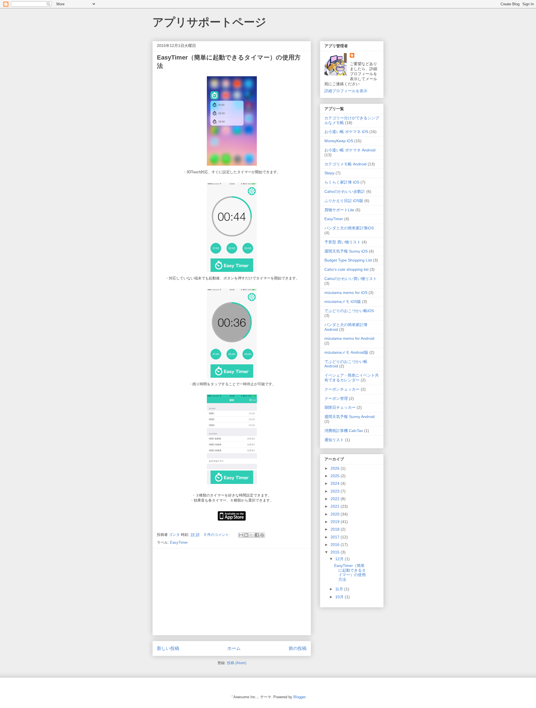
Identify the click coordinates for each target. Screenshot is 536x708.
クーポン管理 (336, 398)
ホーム (234, 648)
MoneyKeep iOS (338, 141)
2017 (336, 537)
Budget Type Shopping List (348, 260)
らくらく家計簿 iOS (341, 182)
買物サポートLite (339, 210)
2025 (336, 476)
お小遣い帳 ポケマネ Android (349, 150)
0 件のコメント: (217, 535)
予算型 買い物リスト (342, 242)
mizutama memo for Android (349, 338)
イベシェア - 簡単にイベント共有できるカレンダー (351, 377)
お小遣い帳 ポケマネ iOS (346, 131)
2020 (336, 514)
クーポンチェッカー (342, 389)
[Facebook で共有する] (257, 535)
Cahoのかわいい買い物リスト (350, 278)
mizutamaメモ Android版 (346, 352)
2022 (336, 498)
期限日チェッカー (340, 407)
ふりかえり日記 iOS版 (343, 200)
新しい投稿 (168, 648)
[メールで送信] (241, 535)
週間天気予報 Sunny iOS (346, 251)
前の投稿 (298, 648)
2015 (336, 552)
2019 (336, 521)
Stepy (329, 173)
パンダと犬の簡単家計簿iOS (349, 228)
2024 (336, 483)
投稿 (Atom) (236, 663)
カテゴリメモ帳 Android (345, 164)
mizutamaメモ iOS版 (342, 301)
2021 (336, 506)
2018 (336, 529)
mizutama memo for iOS (345, 292)
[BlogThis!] (246, 535)
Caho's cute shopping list (346, 269)
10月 (340, 597)
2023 (336, 491)
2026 (336, 468)
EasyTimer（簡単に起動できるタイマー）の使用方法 (350, 572)
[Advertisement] (232, 592)
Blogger (299, 697)
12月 (340, 559)
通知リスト (334, 440)
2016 (336, 544)
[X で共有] (251, 535)
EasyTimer (179, 542)
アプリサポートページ (209, 22)
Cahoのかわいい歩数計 (344, 191)
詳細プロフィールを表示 (345, 91)
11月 (339, 589)
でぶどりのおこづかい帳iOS (349, 310)
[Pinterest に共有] (262, 535)
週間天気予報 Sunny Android (349, 416)
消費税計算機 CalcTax (343, 430)
